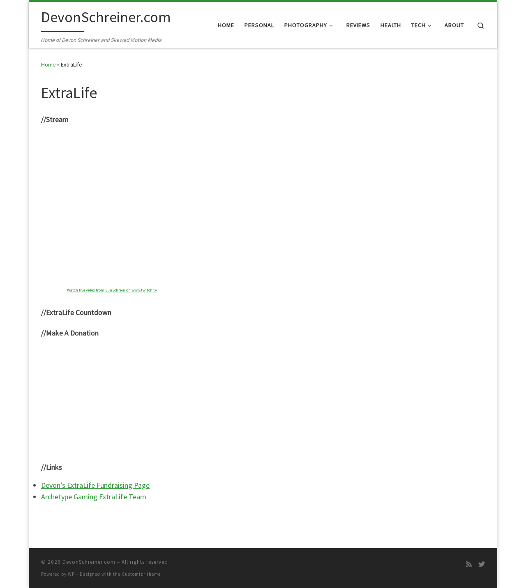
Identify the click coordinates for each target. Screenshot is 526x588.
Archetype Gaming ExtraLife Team (93, 496)
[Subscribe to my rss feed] (469, 564)
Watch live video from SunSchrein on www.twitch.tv (112, 290)
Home (48, 64)
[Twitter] (481, 564)
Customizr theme (141, 574)
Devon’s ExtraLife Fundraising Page (95, 485)
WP (71, 574)
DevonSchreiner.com (88, 561)
